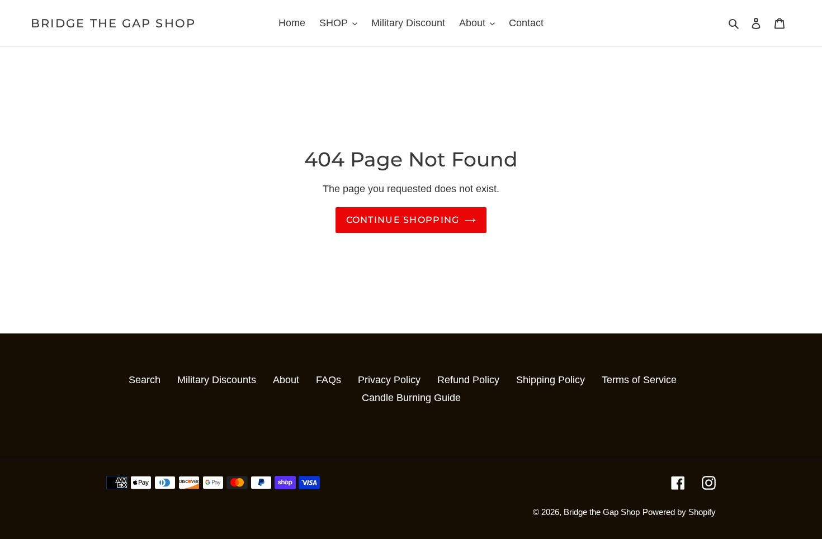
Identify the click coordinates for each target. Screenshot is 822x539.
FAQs (328, 379)
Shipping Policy (550, 379)
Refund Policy (468, 379)
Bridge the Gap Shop (113, 23)
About (286, 379)
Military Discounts (216, 379)
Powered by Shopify (679, 512)
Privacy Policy (389, 379)
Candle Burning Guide (411, 397)
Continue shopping (403, 219)
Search (144, 379)
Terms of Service (639, 379)
